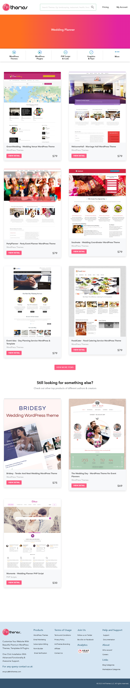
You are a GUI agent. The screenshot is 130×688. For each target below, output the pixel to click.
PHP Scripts (11, 577)
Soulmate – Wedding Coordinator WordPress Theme (95, 242)
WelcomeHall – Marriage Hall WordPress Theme (93, 146)
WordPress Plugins (40, 57)
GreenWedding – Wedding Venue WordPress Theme (30, 146)
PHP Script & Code (65, 57)
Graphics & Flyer (91, 57)
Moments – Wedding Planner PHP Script (25, 573)
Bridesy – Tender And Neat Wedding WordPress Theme (31, 473)
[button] (14, 156)
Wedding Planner (63, 29)
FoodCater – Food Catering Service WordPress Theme (96, 340)
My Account (122, 7)
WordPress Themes (14, 57)
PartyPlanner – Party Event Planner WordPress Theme (30, 243)
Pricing (105, 7)
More (117, 56)
